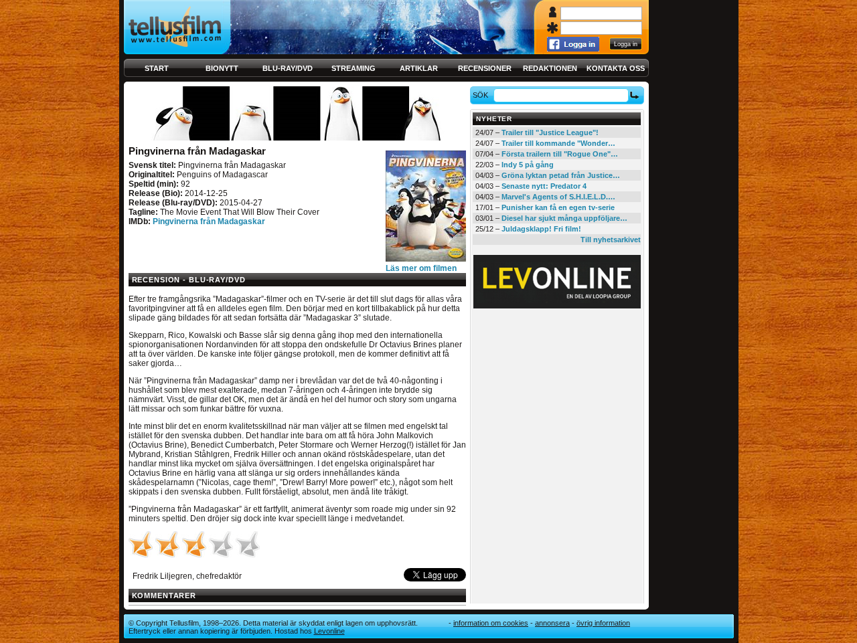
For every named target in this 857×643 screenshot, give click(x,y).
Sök (480, 95)
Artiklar (419, 68)
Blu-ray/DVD (287, 68)
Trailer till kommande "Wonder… (558, 143)
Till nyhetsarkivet (610, 240)
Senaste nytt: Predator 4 (544, 186)
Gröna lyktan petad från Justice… (560, 175)
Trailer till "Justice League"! (550, 132)
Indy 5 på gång (527, 165)
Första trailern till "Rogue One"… (559, 154)
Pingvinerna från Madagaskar (209, 221)
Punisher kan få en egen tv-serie (558, 207)
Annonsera (552, 623)
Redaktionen (550, 68)
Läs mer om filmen (421, 268)
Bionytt (222, 68)
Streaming (353, 68)
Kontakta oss (616, 68)
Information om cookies (490, 623)
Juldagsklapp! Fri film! (541, 229)
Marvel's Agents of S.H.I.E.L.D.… (558, 197)
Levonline (329, 631)
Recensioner (485, 68)
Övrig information (603, 623)
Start (157, 68)
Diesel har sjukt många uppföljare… (564, 218)
